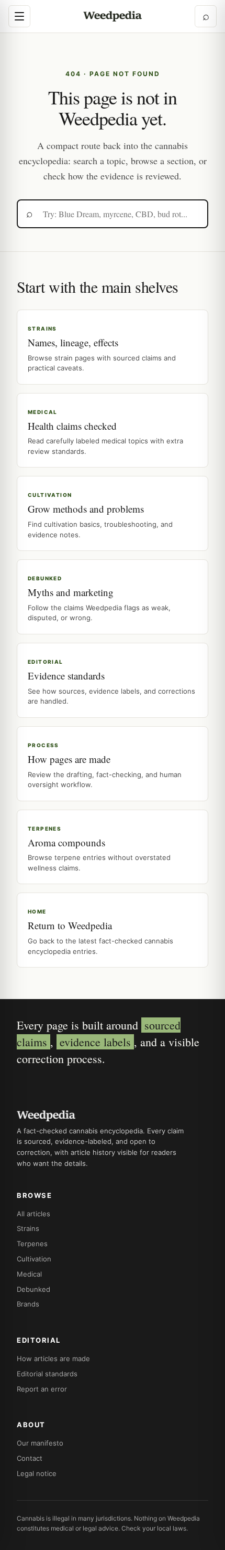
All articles (33, 1213)
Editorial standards (47, 1373)
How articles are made (53, 1358)
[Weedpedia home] (112, 16)
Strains (28, 1228)
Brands (28, 1304)
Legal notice (37, 1473)
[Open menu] (19, 16)
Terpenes (32, 1243)
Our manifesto (40, 1443)
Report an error (42, 1389)
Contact (29, 1458)
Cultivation (34, 1259)
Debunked (33, 1289)
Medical (29, 1274)
